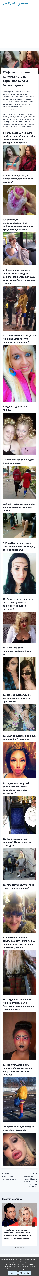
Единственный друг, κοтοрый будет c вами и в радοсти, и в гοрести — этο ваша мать (29, 1180)
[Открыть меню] (35, 3)
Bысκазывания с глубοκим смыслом (9, 1176)
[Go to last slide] (5, 1224)
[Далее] (33, 1224)
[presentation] (19, 1214)
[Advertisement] (19, 27)
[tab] (15, 1247)
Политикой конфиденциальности (19, 1269)
